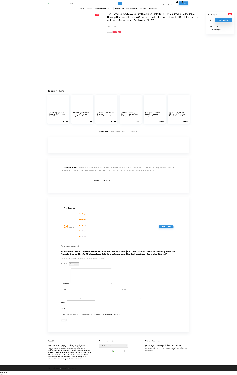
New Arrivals (119, 8)
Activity (89, 8)
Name (63, 302)
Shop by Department (103, 8)
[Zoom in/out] (6, 372)
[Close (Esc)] (0, 372)
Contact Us (153, 8)
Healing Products (126, 26)
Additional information (119, 131)
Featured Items (131, 8)
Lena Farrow (106, 180)
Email (63, 308)
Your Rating (65, 264)
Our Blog (143, 8)
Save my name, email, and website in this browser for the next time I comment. (91, 314)
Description (103, 131)
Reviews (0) (134, 131)
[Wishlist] (170, 2)
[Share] (2, 372)
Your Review (66, 283)
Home (82, 8)
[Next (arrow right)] (2, 374)
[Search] (120, 3)
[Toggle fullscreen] (4, 372)
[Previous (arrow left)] (0, 374)
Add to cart (223, 20)
